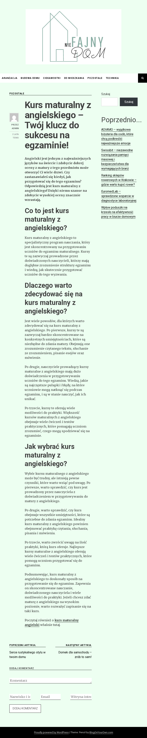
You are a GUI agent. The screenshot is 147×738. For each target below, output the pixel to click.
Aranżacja (9, 78)
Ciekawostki (52, 78)
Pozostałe (94, 78)
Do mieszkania (74, 78)
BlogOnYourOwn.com (101, 732)
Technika (112, 78)
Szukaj (105, 94)
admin (15, 128)
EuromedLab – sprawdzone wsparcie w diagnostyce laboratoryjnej (118, 196)
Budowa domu (30, 78)
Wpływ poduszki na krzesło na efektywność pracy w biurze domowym (118, 212)
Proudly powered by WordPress (51, 732)
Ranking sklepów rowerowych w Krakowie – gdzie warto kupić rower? (118, 180)
